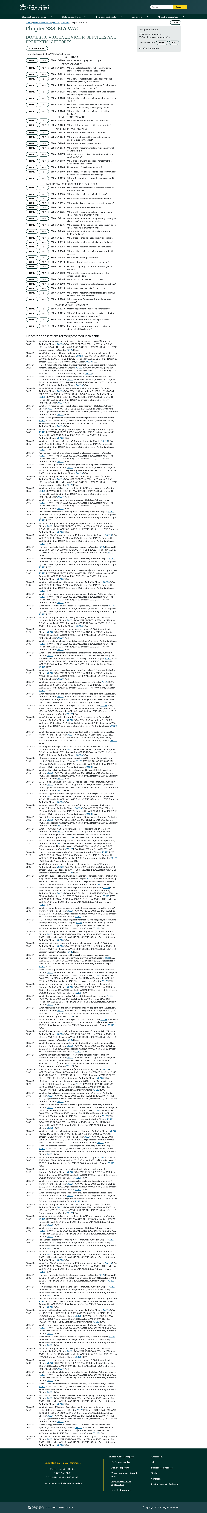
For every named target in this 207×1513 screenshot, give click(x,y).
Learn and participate (106, 16)
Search (179, 7)
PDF (174, 43)
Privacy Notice (66, 1507)
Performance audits (120, 1462)
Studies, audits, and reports (121, 1456)
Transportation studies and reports (124, 1474)
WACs (56, 22)
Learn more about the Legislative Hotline (62, 1483)
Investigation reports (121, 1490)
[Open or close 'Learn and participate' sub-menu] (120, 16)
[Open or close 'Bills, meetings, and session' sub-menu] (51, 16)
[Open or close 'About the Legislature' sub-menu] (182, 16)
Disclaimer (51, 1507)
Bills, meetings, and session (33, 16)
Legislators (137, 16)
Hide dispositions (37, 48)
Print (175, 22)
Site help (155, 1473)
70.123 (60, 344)
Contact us (156, 1478)
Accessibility (157, 1456)
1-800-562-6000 (62, 1473)
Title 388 (65, 22)
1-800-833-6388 (72, 1477)
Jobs (153, 1462)
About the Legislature (168, 16)
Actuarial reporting (120, 1467)
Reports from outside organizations (121, 1483)
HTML (162, 43)
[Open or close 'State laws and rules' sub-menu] (85, 16)
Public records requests (162, 1467)
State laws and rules (71, 16)
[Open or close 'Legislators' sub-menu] (146, 16)
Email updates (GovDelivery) (164, 1484)
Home (29, 22)
